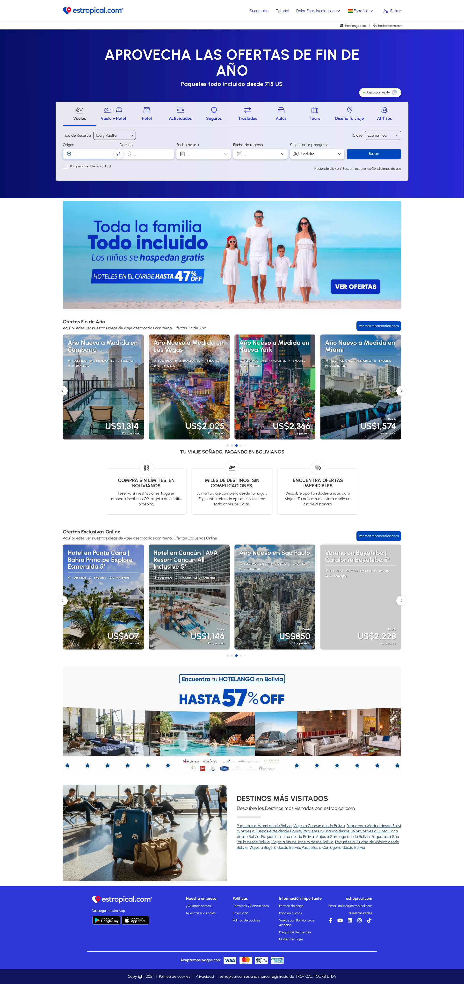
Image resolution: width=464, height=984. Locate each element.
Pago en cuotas (290, 913)
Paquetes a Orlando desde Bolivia (332, 831)
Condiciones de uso (386, 169)
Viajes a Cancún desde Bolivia (319, 825)
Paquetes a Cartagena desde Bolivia (333, 847)
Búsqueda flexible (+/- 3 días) (90, 166)
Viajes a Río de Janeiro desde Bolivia (302, 842)
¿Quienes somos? (199, 906)
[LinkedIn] (349, 921)
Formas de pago (291, 906)
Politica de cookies (246, 920)
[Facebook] (330, 921)
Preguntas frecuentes (295, 932)
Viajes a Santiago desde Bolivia (343, 836)
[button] (77, 255)
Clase (357, 135)
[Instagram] (358, 921)
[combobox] (90, 154)
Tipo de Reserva (77, 135)
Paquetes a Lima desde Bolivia (287, 836)
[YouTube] (339, 921)
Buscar (374, 154)
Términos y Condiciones (251, 906)
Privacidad (241, 913)
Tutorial (282, 10)
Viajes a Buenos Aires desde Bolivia (271, 831)
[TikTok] (368, 921)
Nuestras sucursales (201, 913)
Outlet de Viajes (291, 939)
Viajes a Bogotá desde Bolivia (274, 847)
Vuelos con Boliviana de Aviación (296, 922)
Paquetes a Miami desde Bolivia (264, 825)
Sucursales (259, 10)
